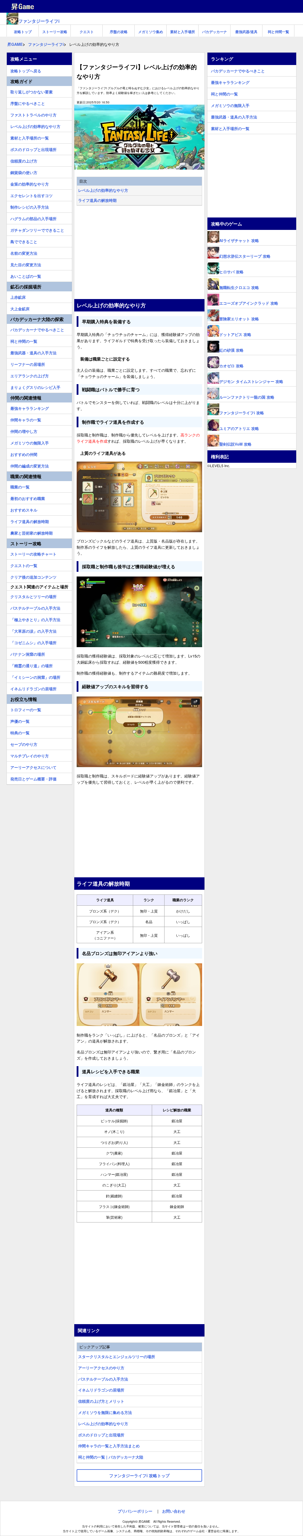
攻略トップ (23, 31)
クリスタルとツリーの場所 (33, 596)
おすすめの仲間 (23, 454)
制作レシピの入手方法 (29, 206)
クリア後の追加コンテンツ (33, 576)
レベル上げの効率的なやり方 (103, 190)
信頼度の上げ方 (23, 160)
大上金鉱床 (20, 308)
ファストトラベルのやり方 (33, 114)
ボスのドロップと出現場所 (101, 1435)
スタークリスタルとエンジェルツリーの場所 (116, 1356)
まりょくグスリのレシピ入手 (35, 386)
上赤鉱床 (18, 296)
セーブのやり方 (23, 743)
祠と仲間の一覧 (23, 340)
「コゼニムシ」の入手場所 (33, 642)
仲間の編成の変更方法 (29, 465)
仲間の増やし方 (23, 430)
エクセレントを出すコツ (31, 195)
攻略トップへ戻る (25, 70)
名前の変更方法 (23, 252)
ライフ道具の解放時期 (97, 200)
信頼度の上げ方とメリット (101, 1401)
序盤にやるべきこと (27, 102)
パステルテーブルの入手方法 (103, 1379)
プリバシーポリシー (135, 1511)
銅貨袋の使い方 (23, 172)
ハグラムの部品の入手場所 (33, 218)
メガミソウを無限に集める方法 (105, 1412)
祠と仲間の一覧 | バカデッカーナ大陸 (110, 1457)
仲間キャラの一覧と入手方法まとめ (109, 1446)
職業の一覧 (20, 486)
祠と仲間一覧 (278, 31)
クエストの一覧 (23, 565)
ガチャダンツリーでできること (37, 229)
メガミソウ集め (150, 31)
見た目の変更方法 (25, 264)
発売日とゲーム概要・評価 (33, 778)
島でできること (23, 241)
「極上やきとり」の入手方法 (35, 619)
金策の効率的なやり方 (29, 183)
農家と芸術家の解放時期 (31, 532)
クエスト (87, 31)
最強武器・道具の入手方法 (33, 352)
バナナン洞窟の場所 (27, 653)
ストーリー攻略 (54, 31)
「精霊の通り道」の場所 (31, 665)
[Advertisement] (139, 253)
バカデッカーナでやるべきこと (37, 329)
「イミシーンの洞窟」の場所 (35, 676)
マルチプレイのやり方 (29, 755)
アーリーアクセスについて (33, 766)
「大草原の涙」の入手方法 (33, 630)
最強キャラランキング (29, 407)
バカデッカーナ (214, 31)
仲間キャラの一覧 (25, 419)
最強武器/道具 (246, 31)
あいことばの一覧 (25, 275)
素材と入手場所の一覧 (29, 137)
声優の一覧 (20, 720)
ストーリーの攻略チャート (33, 553)
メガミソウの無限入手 (29, 442)
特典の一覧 (20, 732)
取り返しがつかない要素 (31, 91)
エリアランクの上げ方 (29, 375)
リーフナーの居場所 (27, 363)
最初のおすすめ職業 (27, 498)
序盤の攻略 (119, 31)
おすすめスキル (23, 509)
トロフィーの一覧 (25, 709)
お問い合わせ (173, 1511)
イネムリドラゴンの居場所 (101, 1390)
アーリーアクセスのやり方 (101, 1368)
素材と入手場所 (182, 31)
